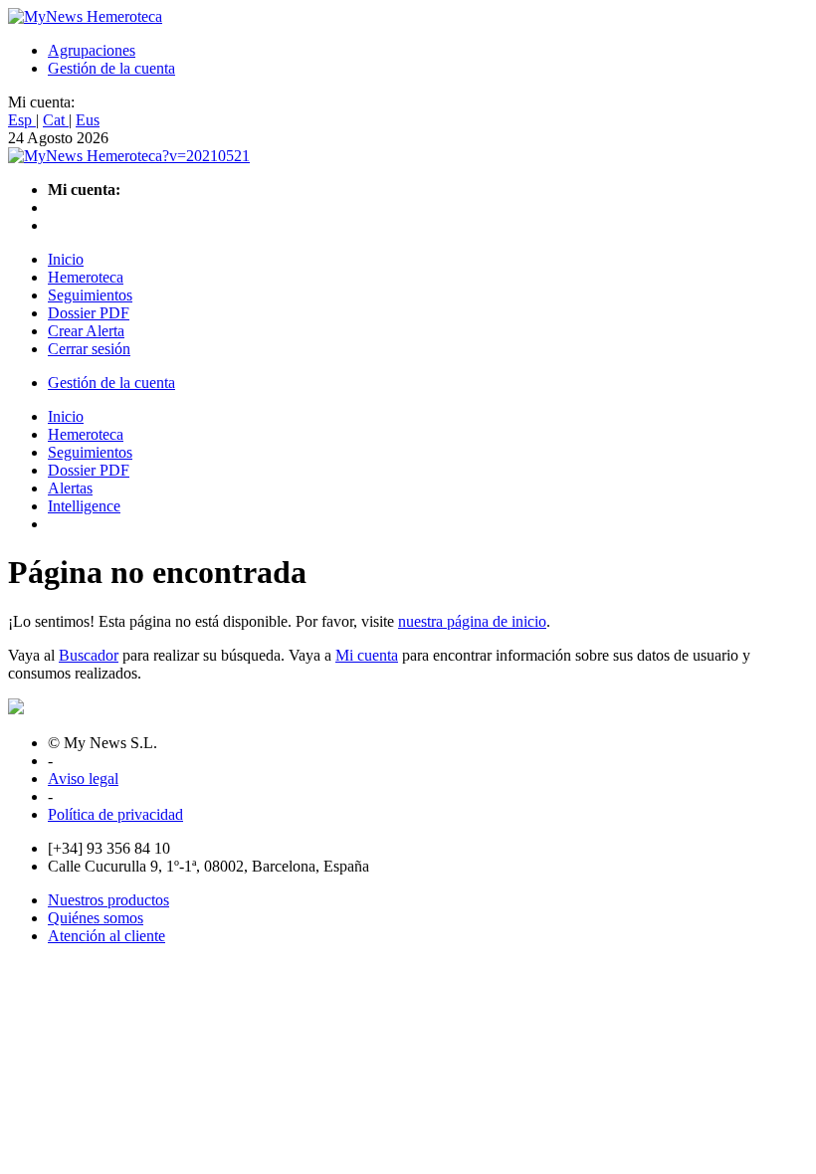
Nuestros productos (108, 899)
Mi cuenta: (41, 102)
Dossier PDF (88, 312)
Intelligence (84, 505)
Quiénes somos (95, 917)
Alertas (70, 488)
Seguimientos (90, 295)
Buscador (88, 655)
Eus (88, 119)
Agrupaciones (91, 50)
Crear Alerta (86, 330)
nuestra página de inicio (472, 621)
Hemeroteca (85, 277)
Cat (56, 119)
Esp (22, 119)
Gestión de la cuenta (111, 68)
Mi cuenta (366, 655)
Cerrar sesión (89, 348)
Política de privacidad (115, 814)
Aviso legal (83, 778)
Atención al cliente (106, 935)
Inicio (66, 259)
